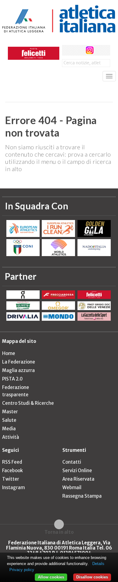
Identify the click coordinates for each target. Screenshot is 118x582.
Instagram (13, 487)
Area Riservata (78, 479)
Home (8, 353)
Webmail (71, 487)
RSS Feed (12, 462)
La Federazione (18, 362)
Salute (9, 420)
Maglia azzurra (18, 370)
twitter (78, 50)
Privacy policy (21, 569)
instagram (89, 50)
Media (9, 428)
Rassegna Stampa (82, 496)
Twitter (10, 479)
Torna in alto (59, 532)
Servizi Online (77, 470)
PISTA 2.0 (12, 379)
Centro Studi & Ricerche (28, 403)
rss (101, 50)
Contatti (71, 462)
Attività (10, 437)
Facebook (12, 470)
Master (10, 412)
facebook (67, 50)
